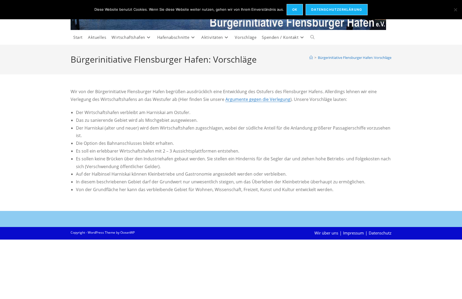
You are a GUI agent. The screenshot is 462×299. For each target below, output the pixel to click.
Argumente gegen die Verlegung (257, 99)
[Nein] (455, 9)
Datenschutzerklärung (336, 9)
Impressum (353, 233)
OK (294, 9)
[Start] (311, 57)
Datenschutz (380, 233)
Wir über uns (326, 233)
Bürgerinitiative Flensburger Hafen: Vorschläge (354, 57)
